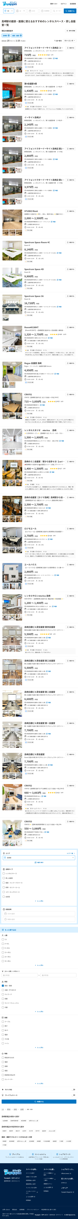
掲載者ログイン (48, 1184)
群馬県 (8, 1109)
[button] (38, 873)
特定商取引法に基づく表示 (48, 1209)
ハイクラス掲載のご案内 (48, 1179)
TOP (3, 1109)
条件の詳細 (72, 31)
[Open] (12, 10)
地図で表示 (40, 862)
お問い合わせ (6, 1209)
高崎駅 (22, 1109)
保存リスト (54, 4)
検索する (71, 11)
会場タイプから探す (31, 1177)
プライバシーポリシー (33, 1209)
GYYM (63, 1183)
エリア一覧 (70, 853)
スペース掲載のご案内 (48, 1174)
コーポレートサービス (31, 1192)
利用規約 (28, 1200)
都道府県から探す (31, 1184)
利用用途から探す (31, 1180)
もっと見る (40, 901)
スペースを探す (30, 1173)
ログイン (64, 4)
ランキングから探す (31, 1187)
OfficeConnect (65, 1173)
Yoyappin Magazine (66, 1192)
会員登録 (73, 4)
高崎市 (15, 1109)
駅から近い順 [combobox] (69, 41)
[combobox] (38, 857)
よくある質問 (29, 1196)
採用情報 (22, 1209)
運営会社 (14, 1209)
